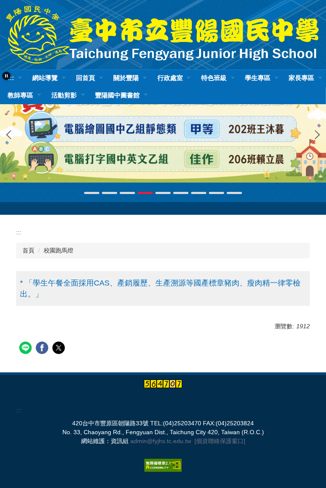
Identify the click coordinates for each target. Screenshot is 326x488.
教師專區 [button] (20, 94)
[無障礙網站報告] (163, 465)
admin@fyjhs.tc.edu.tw (160, 441)
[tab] (92, 193)
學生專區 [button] (257, 77)
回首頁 (85, 77)
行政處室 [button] (170, 77)
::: (11, 77)
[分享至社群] (26, 348)
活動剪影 (64, 94)
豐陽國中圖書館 (117, 94)
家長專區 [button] (301, 77)
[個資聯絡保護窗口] (219, 441)
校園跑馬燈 (58, 250)
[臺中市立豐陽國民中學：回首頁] (163, 34)
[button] (6, 76)
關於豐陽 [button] (126, 77)
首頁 (28, 250)
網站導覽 (45, 77)
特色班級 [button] (214, 77)
